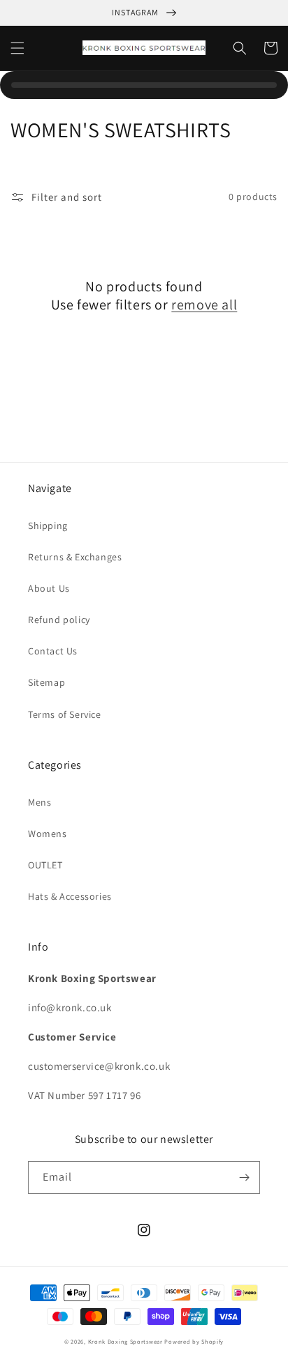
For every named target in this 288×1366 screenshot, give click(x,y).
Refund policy (59, 619)
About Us (49, 588)
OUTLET (45, 865)
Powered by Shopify (194, 1341)
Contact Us (53, 651)
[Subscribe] (244, 1177)
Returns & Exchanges (75, 557)
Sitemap (46, 682)
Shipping (48, 525)
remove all (204, 305)
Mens (39, 802)
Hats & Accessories (70, 896)
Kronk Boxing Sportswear (125, 1341)
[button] (17, 48)
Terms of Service (64, 714)
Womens (47, 833)
